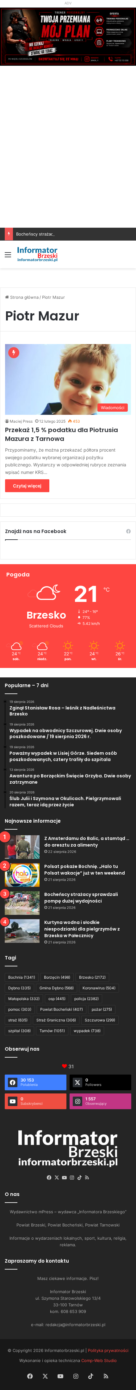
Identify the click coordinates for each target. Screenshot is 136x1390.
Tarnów (52, 1030)
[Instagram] (72, 1178)
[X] (56, 1178)
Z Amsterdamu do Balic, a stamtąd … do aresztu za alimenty (86, 841)
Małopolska (24, 998)
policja (86, 998)
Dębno (19, 988)
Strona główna (24, 297)
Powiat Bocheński (61, 1009)
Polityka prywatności (108, 1350)
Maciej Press (21, 421)
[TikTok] (79, 1178)
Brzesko (92, 977)
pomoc (19, 1009)
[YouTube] (64, 1178)
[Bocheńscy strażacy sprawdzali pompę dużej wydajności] (22, 903)
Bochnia (21, 977)
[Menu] (8, 257)
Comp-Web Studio (99, 1360)
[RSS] (87, 1178)
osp (56, 998)
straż (18, 1020)
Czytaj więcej (27, 485)
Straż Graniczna (56, 1020)
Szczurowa (100, 1020)
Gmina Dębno (57, 988)
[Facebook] (49, 1178)
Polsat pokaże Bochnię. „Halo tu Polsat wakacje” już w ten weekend (84, 869)
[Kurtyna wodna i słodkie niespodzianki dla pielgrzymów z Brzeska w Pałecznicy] (22, 931)
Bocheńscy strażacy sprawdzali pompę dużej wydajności (71, 233)
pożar (102, 1009)
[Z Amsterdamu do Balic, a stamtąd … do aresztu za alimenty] (22, 847)
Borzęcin (57, 977)
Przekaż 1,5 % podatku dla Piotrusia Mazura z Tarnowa (61, 434)
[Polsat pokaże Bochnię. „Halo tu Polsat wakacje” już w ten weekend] (22, 875)
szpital (19, 1030)
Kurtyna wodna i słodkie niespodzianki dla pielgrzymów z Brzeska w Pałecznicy (82, 929)
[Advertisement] (68, 157)
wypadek (87, 1030)
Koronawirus (99, 988)
